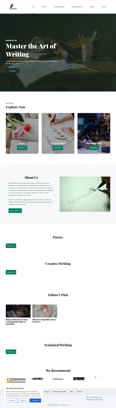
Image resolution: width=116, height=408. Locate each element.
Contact (104, 7)
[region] (24, 394)
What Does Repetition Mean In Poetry (44, 320)
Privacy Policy (45, 391)
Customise (12, 400)
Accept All (35, 400)
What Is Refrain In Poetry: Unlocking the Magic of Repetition (17, 321)
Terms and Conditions (59, 391)
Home (33, 7)
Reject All (23, 400)
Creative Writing (59, 7)
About (92, 7)
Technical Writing (77, 7)
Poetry (44, 7)
